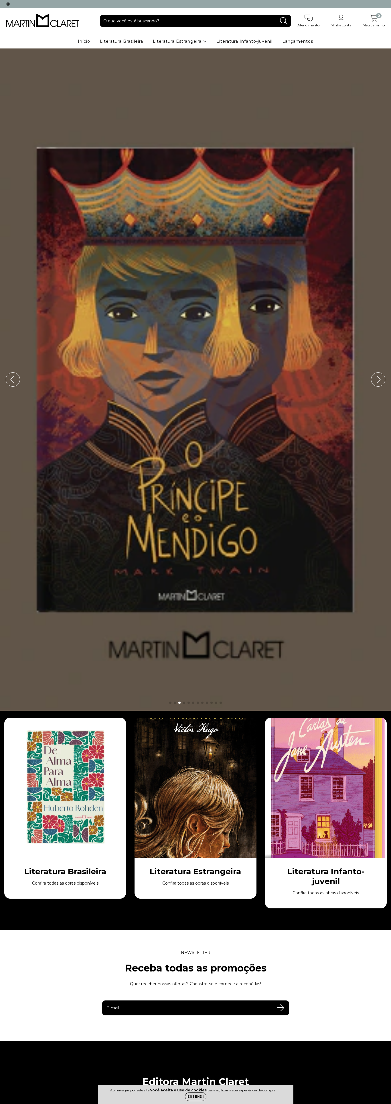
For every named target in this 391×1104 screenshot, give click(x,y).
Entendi (195, 1097)
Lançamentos (297, 41)
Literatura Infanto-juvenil (244, 41)
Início (84, 41)
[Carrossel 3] (195, 379)
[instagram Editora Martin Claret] (8, 4)
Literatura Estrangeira (178, 41)
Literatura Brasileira (121, 41)
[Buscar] (284, 21)
